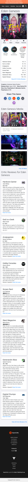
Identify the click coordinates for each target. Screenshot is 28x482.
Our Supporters (14, 442)
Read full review (7, 212)
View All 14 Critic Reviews (18, 79)
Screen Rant (8, 289)
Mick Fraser (6, 221)
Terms (14, 466)
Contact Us (14, 444)
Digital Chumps (9, 394)
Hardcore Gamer (10, 182)
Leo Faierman (6, 291)
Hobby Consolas (9, 263)
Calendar (12, 6)
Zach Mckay (6, 184)
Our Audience (14, 441)
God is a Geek (8, 219)
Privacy (14, 468)
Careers (14, 464)
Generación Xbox (10, 360)
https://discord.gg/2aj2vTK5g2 (14, 3)
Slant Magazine (9, 320)
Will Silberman (6, 396)
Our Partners (14, 439)
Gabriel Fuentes (7, 362)
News (3, 6)
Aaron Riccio (6, 322)
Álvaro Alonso (6, 265)
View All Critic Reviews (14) (19, 422)
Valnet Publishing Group (19, 472)
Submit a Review (14, 437)
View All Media (23, 168)
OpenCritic (5, 472)
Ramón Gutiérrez (7, 239)
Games (7, 6)
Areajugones (8, 237)
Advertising (14, 463)
